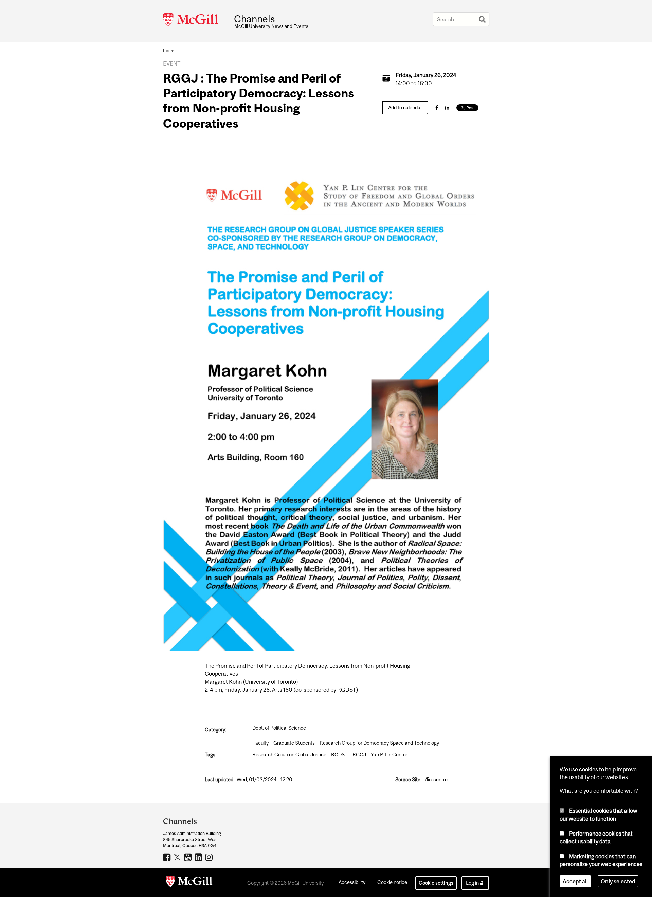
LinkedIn (199, 857)
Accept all (575, 881)
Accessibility (352, 882)
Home (168, 50)
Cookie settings (436, 883)
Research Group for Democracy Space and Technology (379, 743)
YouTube (188, 857)
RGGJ (359, 754)
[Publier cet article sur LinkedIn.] (447, 107)
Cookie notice (392, 882)
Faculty (260, 743)
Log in (472, 883)
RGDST (339, 754)
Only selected (618, 881)
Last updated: (219, 779)
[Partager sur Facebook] (436, 107)
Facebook (167, 857)
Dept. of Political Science (279, 728)
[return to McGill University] (189, 882)
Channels (254, 19)
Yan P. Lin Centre (389, 754)
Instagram (209, 857)
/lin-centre (436, 779)
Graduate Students (294, 743)
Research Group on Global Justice (289, 754)
